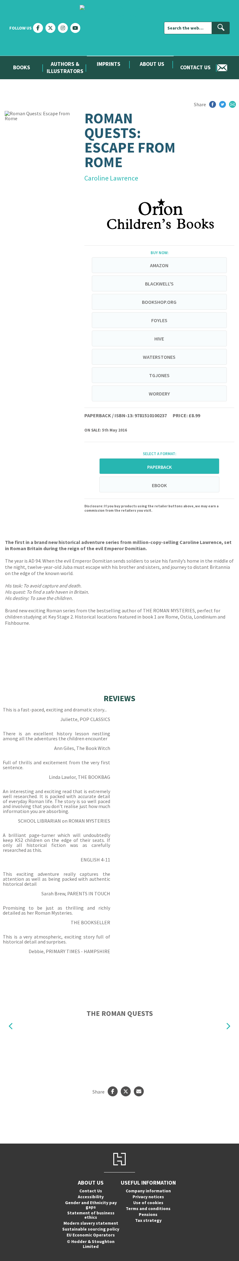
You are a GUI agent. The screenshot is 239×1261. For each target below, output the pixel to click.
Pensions (148, 1214)
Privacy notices (148, 1196)
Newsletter (228, 67)
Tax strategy (148, 1220)
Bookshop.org (159, 302)
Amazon (159, 265)
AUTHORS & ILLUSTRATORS (65, 68)
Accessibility (91, 1196)
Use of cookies (148, 1202)
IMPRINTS (108, 64)
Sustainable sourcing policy (90, 1229)
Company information (148, 1191)
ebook (159, 485)
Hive (159, 339)
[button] (10, 1026)
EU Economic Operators (91, 1235)
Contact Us (195, 67)
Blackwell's (159, 284)
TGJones (159, 375)
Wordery (159, 394)
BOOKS (21, 67)
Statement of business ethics (91, 1215)
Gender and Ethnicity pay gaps (91, 1205)
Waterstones (159, 357)
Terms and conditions (148, 1208)
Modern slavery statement (90, 1223)
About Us (152, 64)
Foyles (159, 320)
